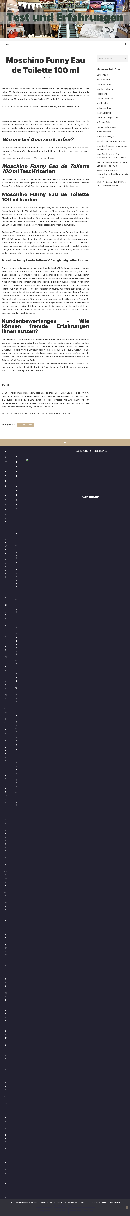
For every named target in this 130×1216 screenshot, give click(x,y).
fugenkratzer (103, 94)
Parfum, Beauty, (25, 425)
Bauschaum (102, 75)
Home (6, 44)
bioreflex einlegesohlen (108, 117)
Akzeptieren (44, 1210)
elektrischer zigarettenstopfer (111, 141)
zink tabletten (103, 79)
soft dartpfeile (103, 122)
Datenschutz (83, 450)
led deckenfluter (104, 108)
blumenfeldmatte (105, 98)
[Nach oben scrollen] (65, 442)
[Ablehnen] (127, 1207)
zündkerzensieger (105, 136)
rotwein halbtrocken (106, 127)
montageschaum (105, 89)
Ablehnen (60, 1210)
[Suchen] (126, 44)
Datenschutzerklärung (65, 1205)
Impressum (100, 450)
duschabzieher (104, 131)
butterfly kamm (104, 84)
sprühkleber (103, 103)
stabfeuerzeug (104, 112)
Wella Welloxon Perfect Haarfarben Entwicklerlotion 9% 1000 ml (112, 174)
